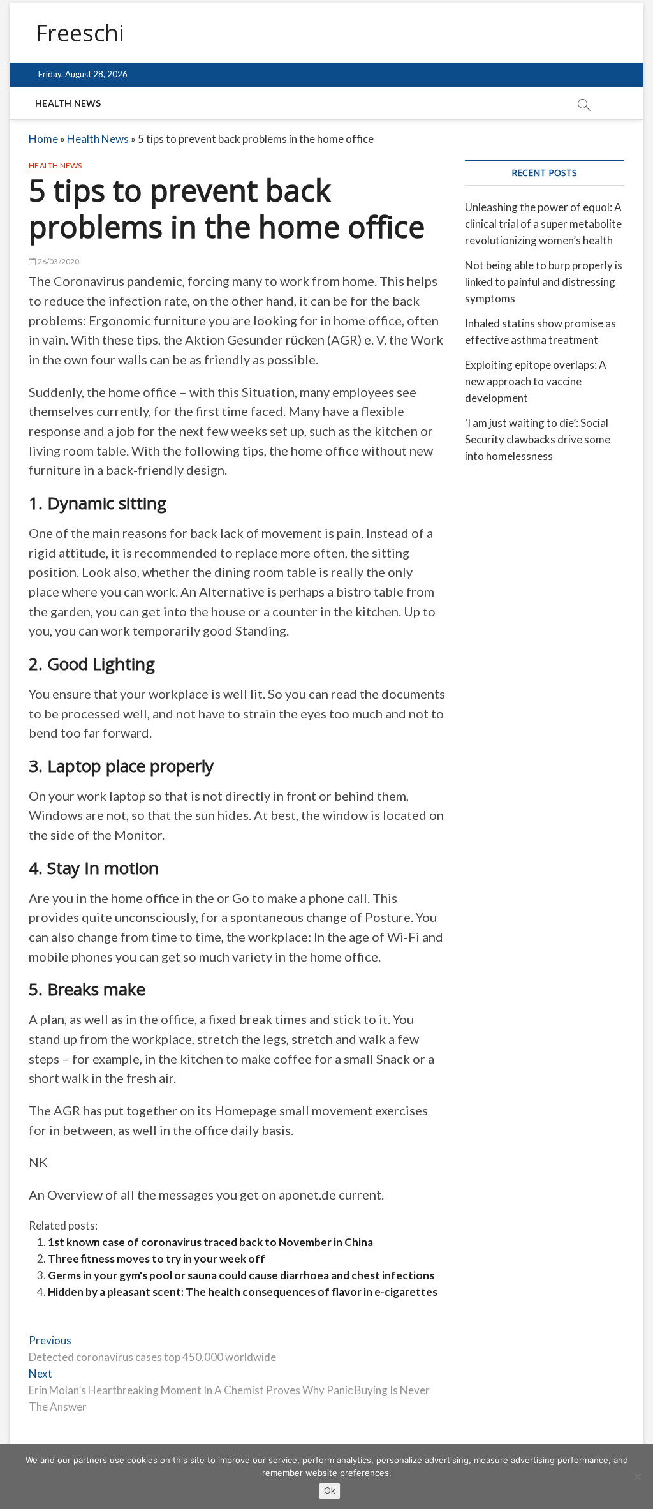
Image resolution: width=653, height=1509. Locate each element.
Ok (329, 1490)
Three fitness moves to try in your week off (156, 1258)
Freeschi (79, 33)
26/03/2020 (57, 261)
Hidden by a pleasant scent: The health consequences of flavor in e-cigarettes (242, 1291)
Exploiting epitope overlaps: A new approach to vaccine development (535, 381)
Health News (68, 103)
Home (43, 138)
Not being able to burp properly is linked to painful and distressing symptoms (543, 281)
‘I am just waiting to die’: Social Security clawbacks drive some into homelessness (537, 439)
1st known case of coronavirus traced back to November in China (210, 1242)
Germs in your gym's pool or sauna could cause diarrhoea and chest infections (241, 1275)
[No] (637, 1476)
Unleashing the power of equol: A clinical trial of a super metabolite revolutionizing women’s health (543, 223)
